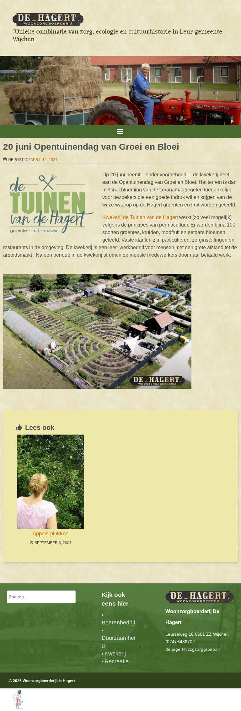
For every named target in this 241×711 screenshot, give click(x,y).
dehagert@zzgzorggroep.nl (192, 649)
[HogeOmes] (12, 707)
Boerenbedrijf (118, 622)
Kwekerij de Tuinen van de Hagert (140, 217)
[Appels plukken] (50, 482)
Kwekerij (115, 653)
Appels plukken (50, 534)
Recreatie (116, 661)
